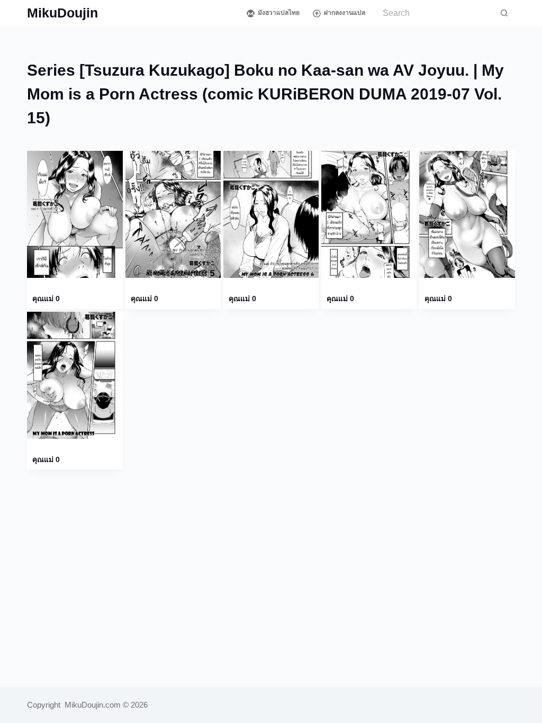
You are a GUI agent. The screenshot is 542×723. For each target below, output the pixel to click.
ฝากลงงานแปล (344, 12)
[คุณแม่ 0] (74, 214)
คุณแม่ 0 (46, 298)
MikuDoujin (62, 12)
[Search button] (504, 13)
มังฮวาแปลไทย (279, 12)
